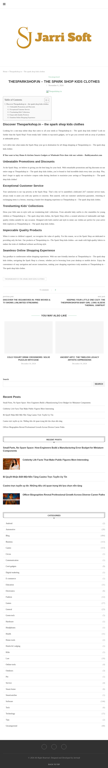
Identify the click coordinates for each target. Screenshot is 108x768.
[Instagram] (63, 746)
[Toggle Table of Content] (45, 100)
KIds (55, 652)
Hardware (55, 622)
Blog (55, 536)
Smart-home (55, 689)
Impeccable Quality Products (19, 115)
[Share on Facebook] (60, 290)
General (55, 609)
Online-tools (55, 664)
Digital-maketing (55, 572)
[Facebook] (44, 746)
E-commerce (55, 579)
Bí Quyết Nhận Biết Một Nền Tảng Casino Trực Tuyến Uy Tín (28, 415)
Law (55, 658)
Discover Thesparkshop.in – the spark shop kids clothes (27, 104)
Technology (55, 714)
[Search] (103, 4)
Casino (55, 548)
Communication (55, 560)
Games (55, 603)
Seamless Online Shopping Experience (22, 117)
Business (55, 542)
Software (55, 701)
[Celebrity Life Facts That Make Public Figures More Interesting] (11, 464)
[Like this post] (57, 290)
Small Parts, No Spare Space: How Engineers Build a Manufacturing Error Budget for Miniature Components (47, 403)
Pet (55, 677)
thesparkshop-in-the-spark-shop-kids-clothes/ (25, 279)
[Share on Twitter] (63, 290)
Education (55, 585)
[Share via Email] (68, 290)
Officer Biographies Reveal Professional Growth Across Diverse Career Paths (33, 427)
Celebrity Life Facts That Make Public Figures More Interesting (28, 409)
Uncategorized (55, 726)
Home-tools (55, 640)
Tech (55, 708)
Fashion (55, 597)
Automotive (55, 529)
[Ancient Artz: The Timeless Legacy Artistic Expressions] (79, 337)
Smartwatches (55, 695)
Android (55, 523)
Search (6, 379)
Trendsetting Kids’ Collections (20, 112)
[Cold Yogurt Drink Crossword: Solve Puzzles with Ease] (28, 337)
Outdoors (55, 671)
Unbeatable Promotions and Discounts (22, 107)
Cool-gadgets (55, 566)
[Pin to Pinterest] (66, 290)
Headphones (55, 628)
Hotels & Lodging (55, 646)
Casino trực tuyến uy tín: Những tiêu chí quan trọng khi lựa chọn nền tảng (32, 421)
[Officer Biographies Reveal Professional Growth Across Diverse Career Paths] (11, 498)
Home (5, 71)
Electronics (55, 591)
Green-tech (55, 615)
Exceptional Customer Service (20, 109)
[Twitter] (54, 746)
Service (55, 683)
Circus (55, 554)
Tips (55, 720)
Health (55, 634)
